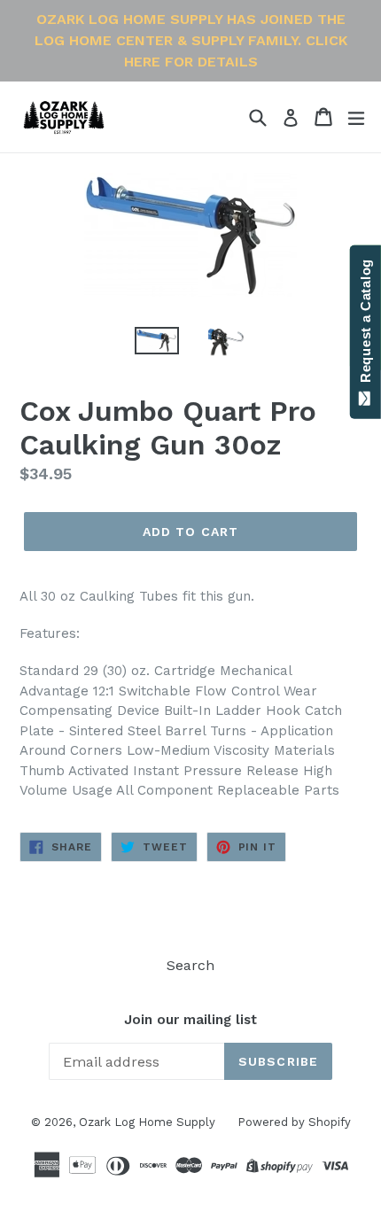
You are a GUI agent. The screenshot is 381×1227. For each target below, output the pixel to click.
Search (190, 965)
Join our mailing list (190, 1020)
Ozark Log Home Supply (147, 1122)
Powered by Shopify (294, 1122)
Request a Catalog (365, 325)
